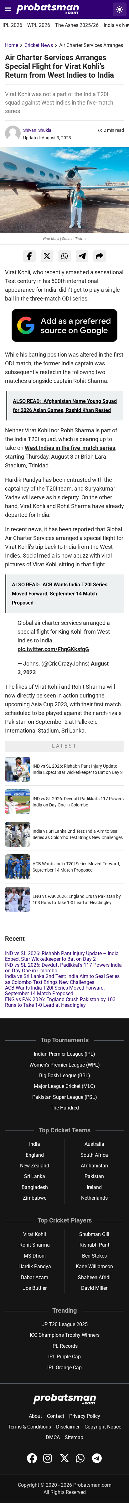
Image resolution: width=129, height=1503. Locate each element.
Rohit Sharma (34, 1245)
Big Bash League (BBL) (64, 1075)
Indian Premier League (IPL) (64, 1054)
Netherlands (94, 1198)
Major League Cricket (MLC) (64, 1086)
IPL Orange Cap (64, 1368)
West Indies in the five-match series (70, 448)
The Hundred (64, 1108)
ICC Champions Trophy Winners (65, 1335)
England (35, 1155)
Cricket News (38, 45)
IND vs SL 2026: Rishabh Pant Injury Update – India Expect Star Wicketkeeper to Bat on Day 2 (62, 956)
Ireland (94, 1187)
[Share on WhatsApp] (64, 256)
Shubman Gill (94, 1234)
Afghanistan (94, 1166)
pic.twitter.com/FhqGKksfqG (53, 649)
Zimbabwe (34, 1198)
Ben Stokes (94, 1256)
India (34, 1144)
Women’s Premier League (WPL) (64, 1065)
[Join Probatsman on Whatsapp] (81, 1461)
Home (11, 45)
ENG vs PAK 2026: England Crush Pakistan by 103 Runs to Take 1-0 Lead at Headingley (60, 1002)
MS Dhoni (35, 1256)
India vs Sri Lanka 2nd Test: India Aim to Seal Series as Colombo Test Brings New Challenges (62, 979)
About (35, 1416)
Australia (94, 1144)
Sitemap (74, 1437)
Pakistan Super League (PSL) (64, 1097)
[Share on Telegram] (82, 256)
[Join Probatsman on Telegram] (97, 1461)
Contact (55, 1416)
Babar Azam (34, 1277)
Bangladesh (35, 1187)
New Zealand (34, 1166)
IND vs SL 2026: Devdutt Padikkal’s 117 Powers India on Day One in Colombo (63, 968)
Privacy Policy (84, 1416)
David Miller (94, 1288)
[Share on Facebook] (29, 256)
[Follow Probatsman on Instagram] (48, 1461)
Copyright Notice (103, 1427)
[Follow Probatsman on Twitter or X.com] (65, 1461)
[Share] (99, 256)
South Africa (94, 1155)
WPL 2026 (38, 25)
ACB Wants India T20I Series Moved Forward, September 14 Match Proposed (55, 990)
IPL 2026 (12, 25)
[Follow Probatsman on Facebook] (32, 1461)
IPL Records (64, 1346)
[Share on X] (47, 256)
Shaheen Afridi (94, 1277)
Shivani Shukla (37, 130)
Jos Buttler (35, 1288)
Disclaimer (68, 1427)
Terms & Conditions (29, 1427)
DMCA (53, 1437)
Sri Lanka (34, 1176)
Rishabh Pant (94, 1245)
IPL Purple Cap (64, 1357)
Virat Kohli (34, 1234)
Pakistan (94, 1176)
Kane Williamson (94, 1266)
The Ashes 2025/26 (77, 25)
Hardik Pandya (34, 1266)
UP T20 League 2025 (64, 1324)
